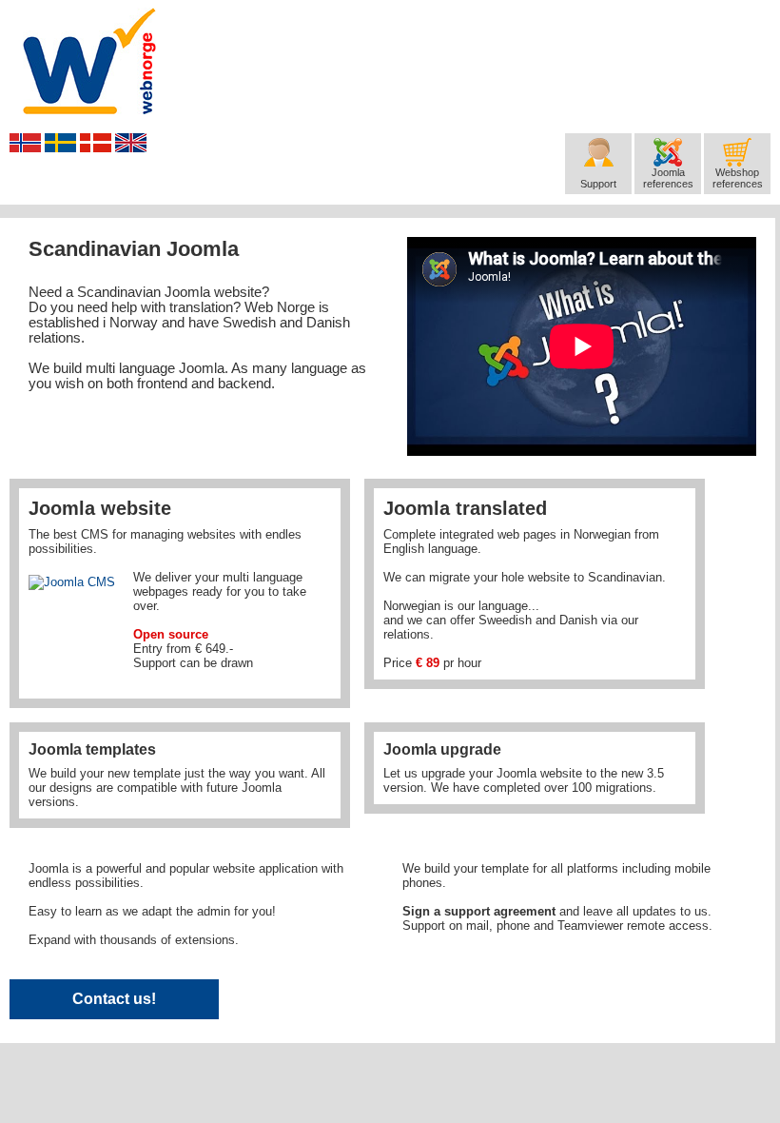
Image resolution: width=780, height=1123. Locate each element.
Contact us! (114, 999)
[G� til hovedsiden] (89, 61)
